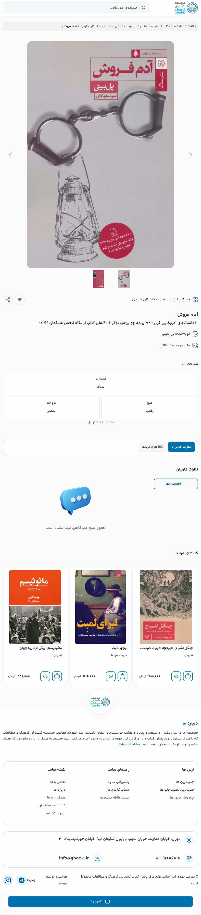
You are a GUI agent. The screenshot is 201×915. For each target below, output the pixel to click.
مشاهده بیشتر (129, 744)
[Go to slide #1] (124, 279)
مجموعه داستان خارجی (151, 300)
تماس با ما (57, 782)
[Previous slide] (190, 155)
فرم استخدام (55, 813)
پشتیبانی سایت (118, 782)
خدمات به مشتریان (51, 805)
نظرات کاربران (181, 447)
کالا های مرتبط (152, 447)
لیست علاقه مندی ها (115, 797)
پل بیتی (168, 334)
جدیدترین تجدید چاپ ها (177, 790)
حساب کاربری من (118, 790)
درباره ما (59, 790)
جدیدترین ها (185, 782)
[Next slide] (10, 155)
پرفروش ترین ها (182, 797)
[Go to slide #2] (98, 279)
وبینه (30, 880)
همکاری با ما (56, 797)
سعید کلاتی (169, 345)
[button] (20, 300)
